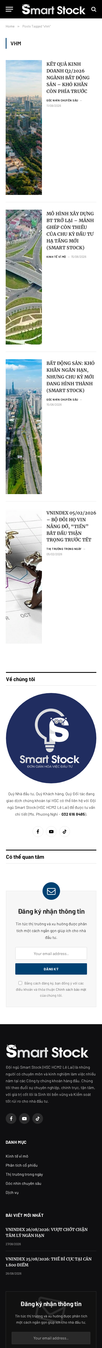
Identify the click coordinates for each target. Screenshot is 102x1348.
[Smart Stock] (54, 9)
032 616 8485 (73, 814)
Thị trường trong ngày (24, 1174)
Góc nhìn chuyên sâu (23, 1183)
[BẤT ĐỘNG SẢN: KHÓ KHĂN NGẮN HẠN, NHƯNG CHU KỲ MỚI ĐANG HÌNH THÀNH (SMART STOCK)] (24, 426)
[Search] (93, 9)
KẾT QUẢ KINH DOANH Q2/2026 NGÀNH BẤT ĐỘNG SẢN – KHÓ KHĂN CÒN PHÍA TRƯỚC (68, 77)
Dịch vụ (12, 1192)
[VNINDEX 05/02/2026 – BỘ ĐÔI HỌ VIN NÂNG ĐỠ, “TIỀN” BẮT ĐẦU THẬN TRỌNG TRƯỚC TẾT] (24, 576)
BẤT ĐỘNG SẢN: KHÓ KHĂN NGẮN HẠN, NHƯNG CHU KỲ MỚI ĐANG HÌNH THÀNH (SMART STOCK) (70, 376)
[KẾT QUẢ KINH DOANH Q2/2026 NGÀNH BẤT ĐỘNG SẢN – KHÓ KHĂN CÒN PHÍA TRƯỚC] (24, 127)
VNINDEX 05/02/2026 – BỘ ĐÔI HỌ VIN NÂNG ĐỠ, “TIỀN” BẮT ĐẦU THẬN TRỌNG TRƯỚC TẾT (71, 526)
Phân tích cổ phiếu (22, 1165)
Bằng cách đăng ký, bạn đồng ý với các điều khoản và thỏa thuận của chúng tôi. (51, 989)
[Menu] (9, 9)
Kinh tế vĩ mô (17, 1156)
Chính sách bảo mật (71, 989)
